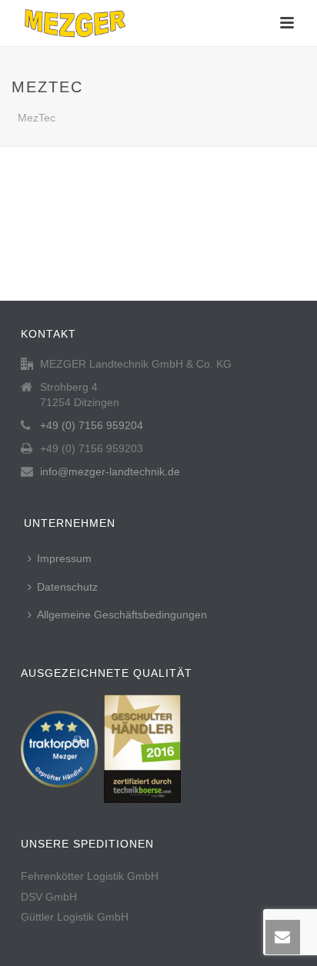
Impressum (64, 558)
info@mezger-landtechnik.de (110, 471)
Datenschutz (67, 587)
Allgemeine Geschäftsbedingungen (122, 614)
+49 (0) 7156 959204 (91, 425)
